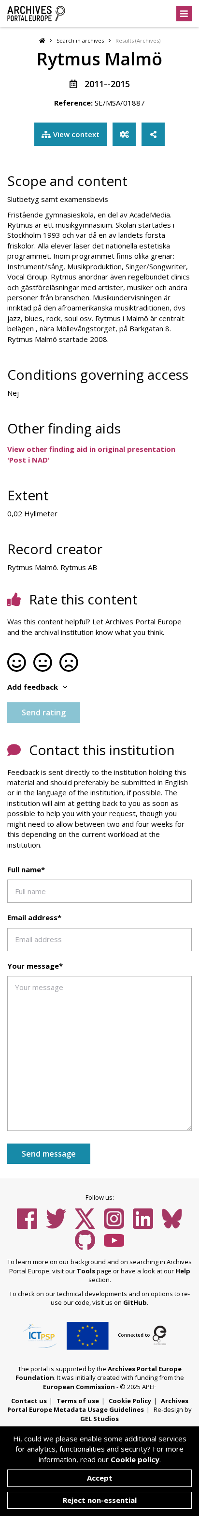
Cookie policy (135, 1459)
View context (76, 134)
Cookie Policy (130, 1400)
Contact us (29, 1400)
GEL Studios (99, 1418)
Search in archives (80, 40)
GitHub (135, 1302)
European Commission (79, 1386)
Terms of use (78, 1400)
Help (182, 1271)
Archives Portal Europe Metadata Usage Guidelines (97, 1405)
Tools (86, 1271)
